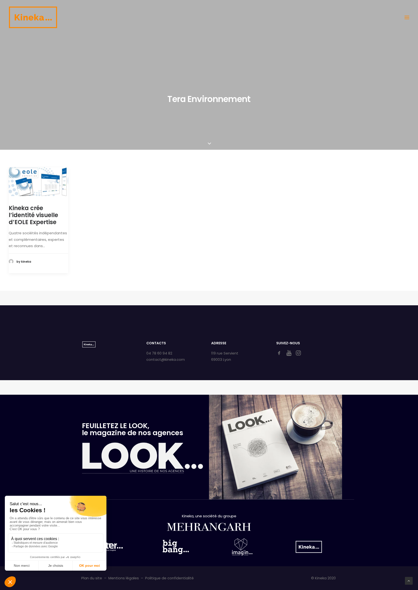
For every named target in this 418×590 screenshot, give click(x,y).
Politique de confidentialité (169, 578)
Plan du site (91, 578)
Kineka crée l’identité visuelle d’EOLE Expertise (33, 215)
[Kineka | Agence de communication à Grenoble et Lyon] (33, 17)
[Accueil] (89, 344)
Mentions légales (123, 578)
